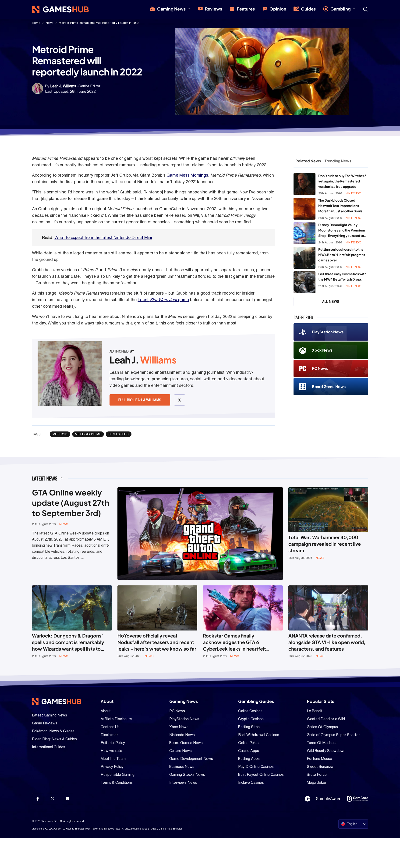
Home (36, 23)
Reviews (213, 8)
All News (330, 301)
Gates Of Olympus (322, 727)
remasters (119, 434)
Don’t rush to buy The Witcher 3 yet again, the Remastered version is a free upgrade (342, 181)
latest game (163, 299)
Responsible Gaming (118, 774)
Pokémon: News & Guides (53, 731)
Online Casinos (250, 711)
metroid (60, 434)
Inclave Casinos (251, 782)
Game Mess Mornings (187, 175)
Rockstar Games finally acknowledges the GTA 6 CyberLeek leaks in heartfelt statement (234, 642)
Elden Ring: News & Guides (54, 739)
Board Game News (329, 386)
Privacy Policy (112, 766)
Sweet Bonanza (320, 766)
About (106, 711)
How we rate (111, 750)
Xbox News (322, 350)
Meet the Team (113, 758)
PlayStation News (327, 331)
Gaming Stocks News (187, 774)
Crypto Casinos (251, 719)
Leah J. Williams (63, 86)
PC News (320, 368)
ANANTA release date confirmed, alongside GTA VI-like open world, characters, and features (326, 642)
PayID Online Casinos (256, 766)
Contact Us (110, 727)
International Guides (48, 747)
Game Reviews (44, 723)
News (49, 23)
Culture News (180, 750)
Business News (181, 766)
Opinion (277, 8)
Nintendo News (182, 735)
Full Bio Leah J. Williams (139, 400)
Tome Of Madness (322, 743)
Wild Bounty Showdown (326, 750)
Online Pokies (249, 743)
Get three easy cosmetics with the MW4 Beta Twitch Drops (342, 276)
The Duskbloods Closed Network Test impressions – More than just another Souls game (340, 206)
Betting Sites (249, 727)
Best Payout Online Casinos (261, 774)
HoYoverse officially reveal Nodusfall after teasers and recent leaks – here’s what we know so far (156, 642)
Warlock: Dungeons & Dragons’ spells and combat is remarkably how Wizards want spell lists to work (68, 642)
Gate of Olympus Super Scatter (333, 735)
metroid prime (88, 434)
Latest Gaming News (49, 715)
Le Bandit (314, 711)
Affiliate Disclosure (116, 719)
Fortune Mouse (319, 758)
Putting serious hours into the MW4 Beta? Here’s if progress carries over (341, 254)
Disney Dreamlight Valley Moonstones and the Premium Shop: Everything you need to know (341, 230)
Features (246, 8)
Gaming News (171, 8)
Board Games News (186, 743)
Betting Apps (249, 758)
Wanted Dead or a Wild (326, 719)
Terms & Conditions (117, 782)
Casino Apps (248, 750)
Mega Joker (316, 782)
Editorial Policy (113, 743)
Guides (308, 8)
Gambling (340, 8)
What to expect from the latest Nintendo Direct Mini (103, 237)
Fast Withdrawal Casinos (258, 735)
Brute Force (317, 774)
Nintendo (353, 193)
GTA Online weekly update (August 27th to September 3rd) (70, 503)
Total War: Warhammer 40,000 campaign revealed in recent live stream (324, 543)
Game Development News (191, 758)
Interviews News (183, 782)
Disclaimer (109, 735)
